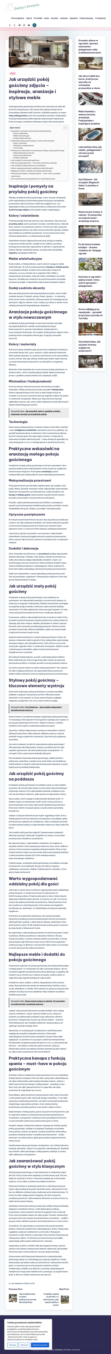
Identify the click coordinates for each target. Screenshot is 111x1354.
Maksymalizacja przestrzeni (24, 153)
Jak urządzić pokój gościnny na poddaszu (28, 165)
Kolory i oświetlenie (21, 133)
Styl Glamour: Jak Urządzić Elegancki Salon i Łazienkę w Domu (88, 184)
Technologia (18, 148)
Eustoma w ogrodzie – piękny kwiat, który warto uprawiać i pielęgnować (90, 281)
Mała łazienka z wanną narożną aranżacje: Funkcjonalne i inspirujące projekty (89, 117)
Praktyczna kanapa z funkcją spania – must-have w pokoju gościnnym (35, 174)
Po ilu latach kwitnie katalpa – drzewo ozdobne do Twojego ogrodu (89, 249)
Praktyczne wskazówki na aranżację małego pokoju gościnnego (37, 150)
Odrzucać (24, 1345)
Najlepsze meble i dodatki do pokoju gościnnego (31, 171)
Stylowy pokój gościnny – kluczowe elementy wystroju (34, 163)
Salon (13, 73)
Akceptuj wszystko (40, 1345)
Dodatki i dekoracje (21, 158)
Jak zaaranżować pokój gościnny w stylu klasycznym (33, 179)
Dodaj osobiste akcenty (22, 138)
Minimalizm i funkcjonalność (24, 146)
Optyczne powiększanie (22, 155)
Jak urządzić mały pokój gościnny (25, 160)
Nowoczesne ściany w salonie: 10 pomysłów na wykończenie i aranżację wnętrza (90, 216)
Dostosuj (12, 1345)
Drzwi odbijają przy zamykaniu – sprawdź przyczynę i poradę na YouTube (90, 314)
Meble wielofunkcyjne (21, 136)
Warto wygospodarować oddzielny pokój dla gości (32, 168)
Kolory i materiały (20, 143)
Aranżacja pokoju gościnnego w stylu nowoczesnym (32, 141)
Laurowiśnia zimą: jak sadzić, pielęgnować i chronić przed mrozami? (90, 151)
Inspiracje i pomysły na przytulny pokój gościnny (31, 131)
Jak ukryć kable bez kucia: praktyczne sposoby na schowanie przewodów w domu (89, 82)
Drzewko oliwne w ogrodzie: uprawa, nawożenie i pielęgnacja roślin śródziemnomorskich (89, 46)
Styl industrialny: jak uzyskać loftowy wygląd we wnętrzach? (89, 346)
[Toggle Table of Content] (64, 128)
